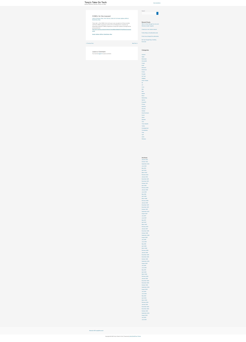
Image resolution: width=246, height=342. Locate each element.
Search (143, 11)
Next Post (135, 43)
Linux (143, 87)
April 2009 (144, 185)
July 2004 (144, 291)
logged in (100, 53)
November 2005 (145, 256)
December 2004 (145, 280)
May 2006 (144, 244)
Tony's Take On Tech (96, 2)
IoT (142, 85)
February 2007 (145, 226)
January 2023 (145, 159)
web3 (143, 136)
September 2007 (145, 211)
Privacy (143, 104)
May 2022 (144, 168)
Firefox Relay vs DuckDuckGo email (150, 32)
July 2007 (144, 215)
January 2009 (145, 189)
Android (143, 54)
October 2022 (145, 161)
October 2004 (145, 285)
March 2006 (144, 248)
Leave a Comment (96, 18)
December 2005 (145, 254)
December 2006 (145, 231)
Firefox (143, 71)
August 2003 (145, 315)
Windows (144, 139)
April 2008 (144, 196)
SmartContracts (145, 113)
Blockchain (144, 59)
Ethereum (144, 67)
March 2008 (144, 198)
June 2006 (144, 241)
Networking (144, 97)
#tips (99, 19)
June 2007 (144, 218)
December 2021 (145, 179)
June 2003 (144, 319)
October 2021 (145, 183)
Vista (143, 132)
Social (143, 115)
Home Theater (145, 80)
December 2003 (145, 306)
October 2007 (145, 209)
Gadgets (143, 78)
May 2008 (144, 194)
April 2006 (144, 246)
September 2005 (145, 261)
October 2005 (145, 259)
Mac (143, 89)
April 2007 (144, 222)
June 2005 (144, 267)
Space (143, 117)
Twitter (143, 126)
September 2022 (145, 163)
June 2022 (144, 166)
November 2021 (145, 181)
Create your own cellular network (149, 29)
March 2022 (144, 172)
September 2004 (145, 287)
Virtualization (145, 130)
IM (142, 82)
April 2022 (144, 170)
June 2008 (144, 192)
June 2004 (144, 293)
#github (122, 18)
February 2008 (145, 200)
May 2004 (144, 295)
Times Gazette (145, 123)
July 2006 (144, 239)
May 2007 (144, 220)
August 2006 (144, 237)
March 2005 (144, 274)
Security (143, 108)
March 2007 (144, 224)
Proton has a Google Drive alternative (150, 36)
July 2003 (144, 317)
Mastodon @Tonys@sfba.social (96, 330)
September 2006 (145, 235)
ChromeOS (144, 61)
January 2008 (145, 202)
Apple (143, 56)
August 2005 (144, 263)
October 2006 (145, 233)
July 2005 (144, 265)
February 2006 (145, 250)
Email (143, 65)
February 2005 (145, 276)
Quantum (144, 106)
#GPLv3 (127, 18)
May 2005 (144, 269)
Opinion (143, 100)
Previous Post (89, 43)
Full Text (144, 76)
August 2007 (144, 213)
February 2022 (145, 174)
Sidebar (143, 110)
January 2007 (145, 228)
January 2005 (145, 278)
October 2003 (145, 311)
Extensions (144, 69)
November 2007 (145, 207)
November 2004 (145, 282)
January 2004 (145, 304)
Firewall (143, 74)
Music (143, 95)
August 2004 (145, 289)
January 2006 (145, 252)
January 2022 (145, 176)
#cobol (119, 18)
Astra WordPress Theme (135, 336)
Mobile (143, 93)
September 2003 (145, 313)
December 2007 (145, 205)
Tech (105, 18)
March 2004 (144, 300)
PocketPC (144, 102)
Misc (102, 18)
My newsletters (156, 3)
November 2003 (145, 308)
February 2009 (145, 187)
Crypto (143, 63)
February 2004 (145, 302)
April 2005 (144, 272)
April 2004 (144, 298)
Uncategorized (145, 128)
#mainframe (95, 19)
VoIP (143, 134)
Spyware (144, 119)
